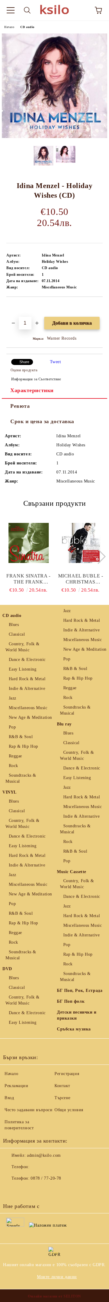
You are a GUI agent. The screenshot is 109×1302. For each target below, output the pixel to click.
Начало (9, 27)
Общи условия (68, 1110)
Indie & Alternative (27, 688)
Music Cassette (71, 872)
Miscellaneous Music (28, 708)
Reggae (15, 756)
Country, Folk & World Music (22, 647)
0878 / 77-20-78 (46, 1178)
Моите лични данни (57, 1277)
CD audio (27, 27)
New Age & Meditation (30, 717)
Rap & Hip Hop (23, 746)
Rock (13, 765)
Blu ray (64, 724)
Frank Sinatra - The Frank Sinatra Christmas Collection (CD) (28, 579)
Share (24, 362)
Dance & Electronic (27, 659)
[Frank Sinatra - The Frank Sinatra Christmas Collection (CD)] (28, 543)
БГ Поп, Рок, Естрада (79, 990)
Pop (12, 727)
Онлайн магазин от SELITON (54, 1296)
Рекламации (16, 1085)
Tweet (55, 362)
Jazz (12, 698)
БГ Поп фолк (70, 1001)
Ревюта (20, 406)
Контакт (62, 1085)
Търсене (62, 1098)
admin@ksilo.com (44, 1155)
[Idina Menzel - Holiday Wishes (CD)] (54, 136)
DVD (7, 969)
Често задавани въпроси (28, 1110)
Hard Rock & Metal (27, 679)
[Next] (98, 556)
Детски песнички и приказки (77, 1015)
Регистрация (66, 1073)
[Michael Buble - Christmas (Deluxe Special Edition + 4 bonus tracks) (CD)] (81, 543)
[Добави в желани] (98, 307)
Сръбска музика (74, 1029)
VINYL (9, 792)
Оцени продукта (24, 370)
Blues (14, 624)
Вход (9, 1098)
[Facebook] (11, 1190)
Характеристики (32, 390)
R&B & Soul (21, 736)
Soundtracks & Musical (20, 778)
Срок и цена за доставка (42, 421)
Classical (17, 634)
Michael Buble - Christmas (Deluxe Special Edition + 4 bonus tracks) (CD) (80, 579)
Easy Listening (22, 669)
